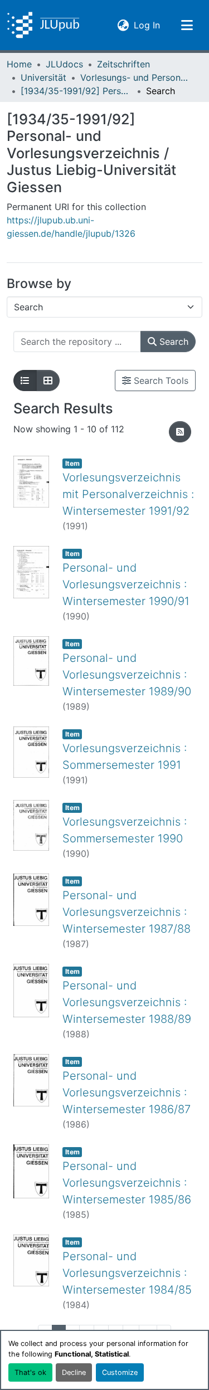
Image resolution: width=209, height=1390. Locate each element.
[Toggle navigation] (186, 25)
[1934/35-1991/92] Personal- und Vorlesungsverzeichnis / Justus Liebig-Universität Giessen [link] (76, 90)
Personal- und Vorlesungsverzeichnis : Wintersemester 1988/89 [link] (126, 1002)
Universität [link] (43, 77)
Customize (120, 1372)
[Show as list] (25, 380)
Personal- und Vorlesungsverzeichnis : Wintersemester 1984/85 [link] (127, 1273)
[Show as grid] (48, 380)
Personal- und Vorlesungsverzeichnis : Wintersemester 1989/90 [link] (126, 674)
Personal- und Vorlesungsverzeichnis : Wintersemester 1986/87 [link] (126, 1092)
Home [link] (19, 64)
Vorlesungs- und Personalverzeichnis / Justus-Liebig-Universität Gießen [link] (136, 77)
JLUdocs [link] (64, 64)
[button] (43, 25)
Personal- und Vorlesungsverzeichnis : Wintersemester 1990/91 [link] (125, 584)
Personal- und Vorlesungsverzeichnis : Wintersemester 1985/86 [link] (126, 1182)
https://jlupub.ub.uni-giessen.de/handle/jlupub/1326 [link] (71, 226)
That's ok (30, 1372)
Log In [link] (147, 25)
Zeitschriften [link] (123, 64)
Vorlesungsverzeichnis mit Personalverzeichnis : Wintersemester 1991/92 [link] (128, 494)
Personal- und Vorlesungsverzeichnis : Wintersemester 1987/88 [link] (126, 912)
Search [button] (172, 341)
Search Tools (159, 380)
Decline (74, 1372)
